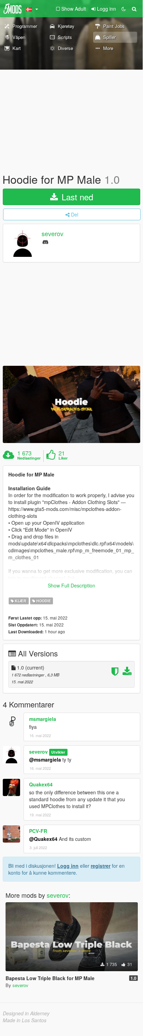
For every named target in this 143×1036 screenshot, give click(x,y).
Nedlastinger (29, 458)
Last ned (76, 197)
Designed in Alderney (26, 1013)
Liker (63, 458)
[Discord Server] (45, 242)
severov (52, 233)
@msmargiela (45, 759)
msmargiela (42, 718)
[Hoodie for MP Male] (71, 404)
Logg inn (68, 865)
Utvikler (58, 752)
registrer (100, 865)
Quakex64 (41, 784)
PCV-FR (38, 830)
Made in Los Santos (24, 1020)
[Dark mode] (123, 8)
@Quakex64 (43, 838)
